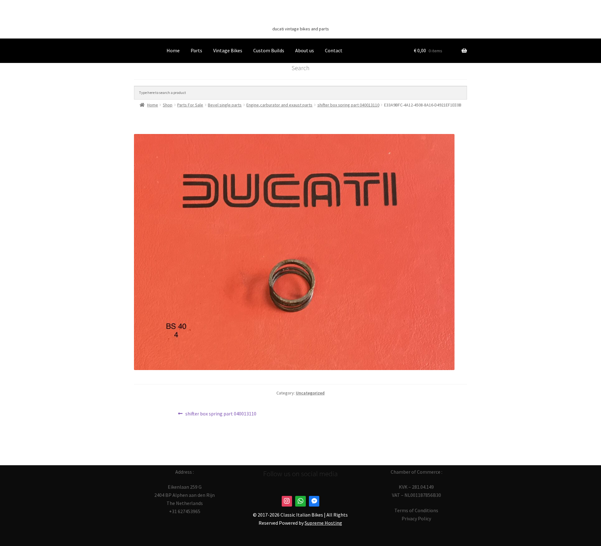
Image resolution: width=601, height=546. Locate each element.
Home (173, 50)
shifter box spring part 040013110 (220, 414)
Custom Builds (268, 50)
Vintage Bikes (227, 50)
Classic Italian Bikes (300, 19)
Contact (333, 50)
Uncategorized (310, 393)
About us (304, 50)
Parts (196, 50)
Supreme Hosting (323, 523)
